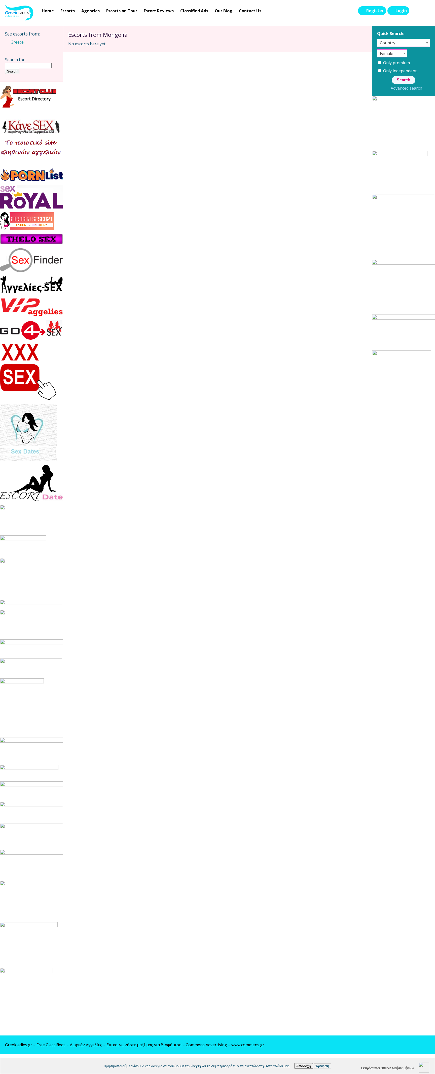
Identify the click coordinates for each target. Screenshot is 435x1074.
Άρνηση (322, 1066)
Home (48, 11)
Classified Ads (194, 11)
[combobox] (403, 43)
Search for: (15, 59)
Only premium (396, 62)
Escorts (67, 11)
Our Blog (223, 11)
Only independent (399, 71)
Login (401, 10)
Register (375, 10)
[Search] (415, 10)
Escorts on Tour (121, 11)
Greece (17, 42)
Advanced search (406, 88)
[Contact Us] (425, 10)
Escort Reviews (159, 11)
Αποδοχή (303, 1066)
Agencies (90, 11)
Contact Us (250, 11)
